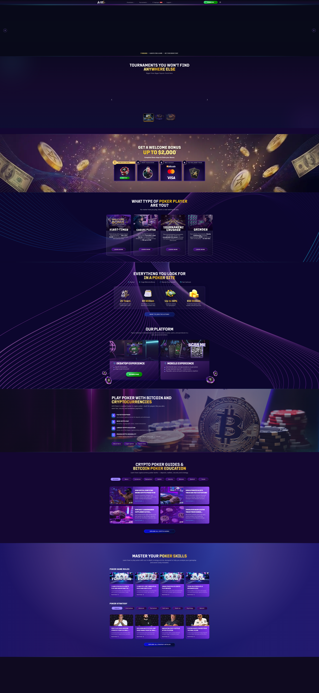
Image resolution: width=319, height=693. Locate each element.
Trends (203, 479)
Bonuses (181, 479)
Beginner (117, 608)
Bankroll (192, 479)
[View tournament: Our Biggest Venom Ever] (170, 117)
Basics (126, 479)
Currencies (138, 479)
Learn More (192, 109)
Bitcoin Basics (117, 444)
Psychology (190, 608)
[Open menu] (220, 2)
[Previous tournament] (111, 99)
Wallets (160, 479)
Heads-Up (177, 608)
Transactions (148, 479)
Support (169, 2)
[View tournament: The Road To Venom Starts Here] (159, 117)
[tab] (144, 53)
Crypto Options (130, 444)
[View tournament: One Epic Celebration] (148, 117)
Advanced (141, 608)
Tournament (153, 608)
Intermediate (129, 608)
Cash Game (165, 608)
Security (170, 479)
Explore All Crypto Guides (159, 531)
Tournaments (143, 2)
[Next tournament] (207, 99)
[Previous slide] (5, 30)
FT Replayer (157, 2)
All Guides (115, 479)
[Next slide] (314, 30)
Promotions (130, 2)
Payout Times (142, 444)
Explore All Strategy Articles (159, 644)
